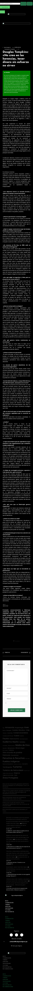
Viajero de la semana (8, 773)
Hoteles (22, 742)
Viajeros (17, 773)
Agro (4, 727)
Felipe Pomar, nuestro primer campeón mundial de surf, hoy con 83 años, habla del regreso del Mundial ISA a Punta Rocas (16, 792)
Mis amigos (5, 750)
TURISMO (7, 904)
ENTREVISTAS (18, 47)
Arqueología (19, 728)
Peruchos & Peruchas (14, 758)
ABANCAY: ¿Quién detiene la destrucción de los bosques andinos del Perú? (16, 825)
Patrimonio (6, 755)
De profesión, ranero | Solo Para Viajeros (16, 867)
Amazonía (9, 727)
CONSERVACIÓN (9, 902)
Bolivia (4, 730)
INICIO (6, 901)
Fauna (6, 738)
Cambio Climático (18, 730)
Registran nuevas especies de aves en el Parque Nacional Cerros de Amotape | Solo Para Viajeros (17, 837)
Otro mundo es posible (12, 752)
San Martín (25, 764)
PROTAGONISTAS (9, 911)
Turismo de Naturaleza (13, 770)
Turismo (17, 766)
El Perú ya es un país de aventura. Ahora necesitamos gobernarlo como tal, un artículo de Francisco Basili (16, 804)
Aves (26, 727)
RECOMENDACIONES (8, 969)
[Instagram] (16, 934)
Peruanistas (14, 755)
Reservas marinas (17, 764)
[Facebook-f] (11, 934)
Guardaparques (24, 739)
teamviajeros (7, 47)
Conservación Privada (8, 735)
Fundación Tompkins (10, 49)
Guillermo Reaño (11, 742)
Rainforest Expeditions (8, 764)
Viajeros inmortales (8, 775)
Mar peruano (11, 748)
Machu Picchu (11, 745)
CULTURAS (7, 910)
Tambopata (7, 767)
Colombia (10, 733)
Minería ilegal (20, 748)
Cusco (16, 735)
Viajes (15, 775)
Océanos (11, 750)
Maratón (5, 748)
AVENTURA (7, 906)
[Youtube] (21, 934)
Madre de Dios (22, 745)
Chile (28, 730)
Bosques (9, 730)
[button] (16, 915)
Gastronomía (14, 739)
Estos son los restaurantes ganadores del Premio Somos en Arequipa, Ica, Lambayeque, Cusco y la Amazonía (16, 785)
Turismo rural (27, 770)
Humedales (5, 745)
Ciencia (4, 733)
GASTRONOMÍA (9, 908)
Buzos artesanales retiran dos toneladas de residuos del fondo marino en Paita (14, 798)
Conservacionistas (20, 733)
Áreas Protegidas (10, 778)
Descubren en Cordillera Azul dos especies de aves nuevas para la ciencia (17, 841)
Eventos (22, 735)
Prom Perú (27, 758)
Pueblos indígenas (11, 761)
